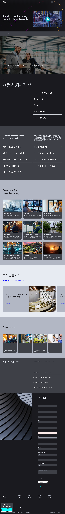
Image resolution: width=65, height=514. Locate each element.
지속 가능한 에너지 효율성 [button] (44, 166)
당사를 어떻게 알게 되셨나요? (41, 452)
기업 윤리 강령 (22, 512)
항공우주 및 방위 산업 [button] (42, 93)
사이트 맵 (13, 512)
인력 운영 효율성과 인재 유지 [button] (15, 159)
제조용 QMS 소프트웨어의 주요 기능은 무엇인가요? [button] (42, 387)
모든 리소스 (29, 497)
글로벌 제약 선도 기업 (21, 280)
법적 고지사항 (17, 512)
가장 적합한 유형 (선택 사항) (41, 463)
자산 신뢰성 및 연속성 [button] (12, 147)
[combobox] (47, 428)
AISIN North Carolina (10, 280)
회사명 (39, 420)
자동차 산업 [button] (38, 99)
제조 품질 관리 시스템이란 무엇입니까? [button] (40, 382)
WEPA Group (4, 280)
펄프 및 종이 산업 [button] (40, 111)
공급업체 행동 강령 (28, 512)
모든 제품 (19, 497)
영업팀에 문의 (50, 497)
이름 (38, 404)
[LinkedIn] (18, 507)
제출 (40, 486)
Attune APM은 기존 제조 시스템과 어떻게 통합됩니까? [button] (43, 377)
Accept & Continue (7, 508)
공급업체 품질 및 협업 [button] (12, 172)
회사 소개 (39, 497)
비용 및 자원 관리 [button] (40, 147)
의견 (39, 472)
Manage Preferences (7, 511)
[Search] (52, 2)
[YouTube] (20, 507)
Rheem (16, 280)
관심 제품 (39, 447)
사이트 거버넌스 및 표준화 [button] (44, 159)
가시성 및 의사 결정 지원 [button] (13, 153)
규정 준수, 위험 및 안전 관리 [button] (45, 153)
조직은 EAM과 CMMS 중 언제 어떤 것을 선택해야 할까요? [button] (43, 361)
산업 (38, 436)
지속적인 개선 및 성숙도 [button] (13, 166)
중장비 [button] (36, 105)
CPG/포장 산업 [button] (39, 118)
